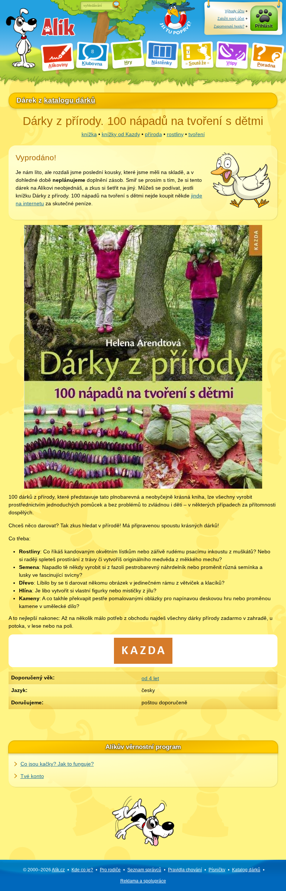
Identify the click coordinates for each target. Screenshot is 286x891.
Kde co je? (82, 869)
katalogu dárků (69, 100)
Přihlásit (264, 26)
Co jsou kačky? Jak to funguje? (57, 764)
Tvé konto (32, 776)
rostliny (175, 134)
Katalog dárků (246, 869)
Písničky (217, 869)
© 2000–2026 (44, 869)
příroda (153, 134)
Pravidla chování (185, 869)
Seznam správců (144, 869)
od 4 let (150, 678)
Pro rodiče (110, 869)
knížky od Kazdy (121, 134)
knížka (89, 134)
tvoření (196, 134)
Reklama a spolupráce (143, 881)
